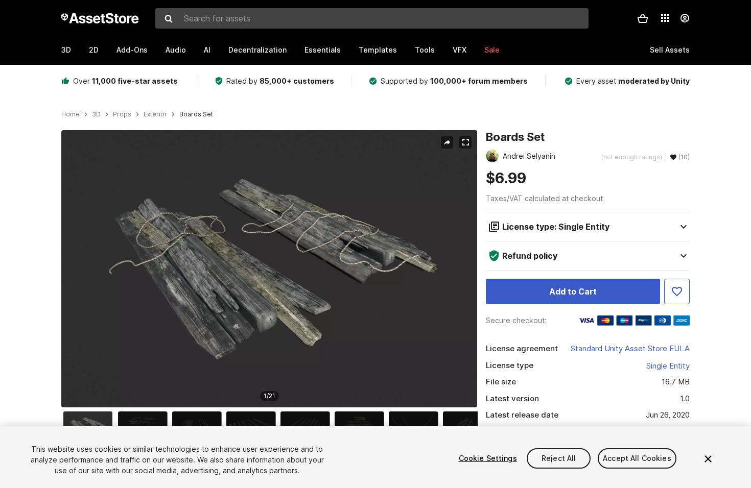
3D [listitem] (96, 114)
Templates (378, 49)
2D (94, 49)
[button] (643, 18)
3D (66, 49)
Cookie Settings (488, 458)
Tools (425, 49)
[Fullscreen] (465, 142)
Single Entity (668, 366)
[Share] (447, 142)
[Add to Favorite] (677, 291)
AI (207, 49)
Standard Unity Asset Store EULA (630, 348)
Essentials (322, 49)
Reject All (559, 458)
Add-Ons (132, 49)
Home (70, 114)
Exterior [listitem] (155, 114)
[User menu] (684, 18)
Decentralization (257, 49)
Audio (176, 49)
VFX (459, 49)
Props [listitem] (122, 114)
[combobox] (372, 18)
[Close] (708, 459)
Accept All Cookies (637, 458)
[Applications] (665, 18)
